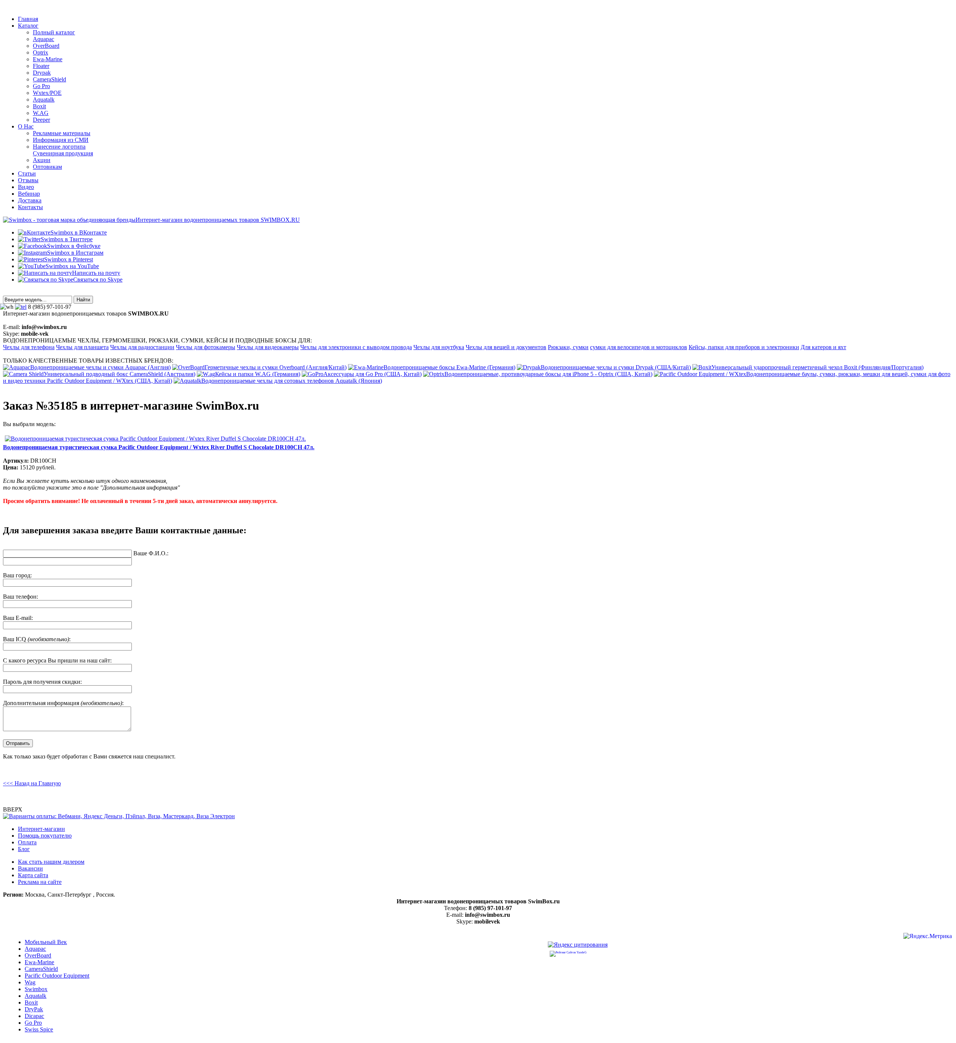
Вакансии (30, 868)
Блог (24, 849)
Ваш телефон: (20, 596)
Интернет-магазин (41, 829)
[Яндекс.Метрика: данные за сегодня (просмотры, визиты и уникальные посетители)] (927, 937)
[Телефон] (21, 307)
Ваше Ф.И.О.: (150, 553)
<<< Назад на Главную (32, 783)
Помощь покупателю (45, 835)
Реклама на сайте (40, 882)
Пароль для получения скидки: (42, 682)
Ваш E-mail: (18, 618)
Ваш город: (17, 575)
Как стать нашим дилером (51, 862)
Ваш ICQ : (37, 639)
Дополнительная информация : (63, 703)
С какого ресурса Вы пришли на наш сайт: (57, 660)
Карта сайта (33, 875)
